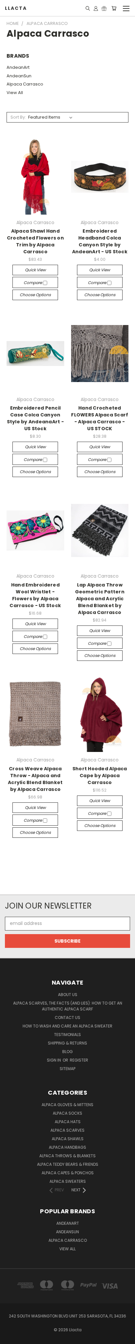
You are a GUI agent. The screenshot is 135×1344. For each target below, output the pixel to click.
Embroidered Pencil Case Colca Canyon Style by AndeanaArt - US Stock (35, 418)
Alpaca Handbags (67, 1147)
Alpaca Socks (67, 1113)
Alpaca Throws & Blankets (67, 1156)
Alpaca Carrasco (25, 84)
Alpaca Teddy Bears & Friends (67, 1164)
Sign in (54, 1060)
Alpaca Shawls (68, 1139)
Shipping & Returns (67, 1043)
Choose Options (35, 295)
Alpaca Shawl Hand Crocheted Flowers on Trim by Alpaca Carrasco (35, 241)
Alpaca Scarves (67, 1130)
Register (79, 1060)
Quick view (35, 270)
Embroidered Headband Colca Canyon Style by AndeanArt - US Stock (99, 241)
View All (15, 92)
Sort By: (18, 117)
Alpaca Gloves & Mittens (67, 1104)
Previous (10, 1337)
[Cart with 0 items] (113, 8)
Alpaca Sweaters (67, 1181)
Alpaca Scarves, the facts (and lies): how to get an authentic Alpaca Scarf (67, 1006)
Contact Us (67, 1017)
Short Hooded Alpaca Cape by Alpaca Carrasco (99, 775)
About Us (67, 994)
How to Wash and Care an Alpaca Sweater (67, 1026)
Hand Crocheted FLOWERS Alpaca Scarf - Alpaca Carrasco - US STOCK (99, 418)
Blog (67, 1051)
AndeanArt (18, 67)
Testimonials (67, 1034)
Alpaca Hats (68, 1121)
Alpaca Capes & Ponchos (68, 1173)
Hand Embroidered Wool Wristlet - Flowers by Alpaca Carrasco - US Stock (35, 595)
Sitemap (67, 1068)
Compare (33, 282)
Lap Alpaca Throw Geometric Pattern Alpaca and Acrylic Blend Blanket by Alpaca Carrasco (100, 599)
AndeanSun (19, 76)
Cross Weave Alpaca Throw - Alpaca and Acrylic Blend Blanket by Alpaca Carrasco (35, 779)
